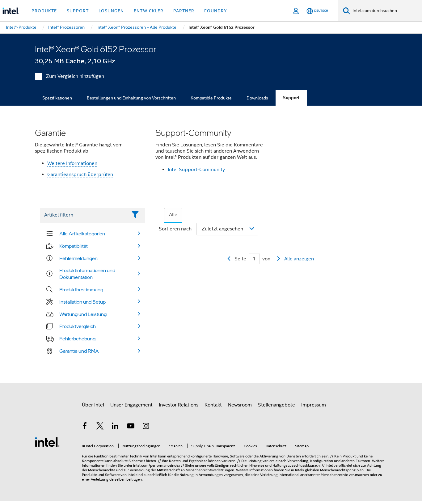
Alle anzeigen (299, 259)
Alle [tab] (173, 215)
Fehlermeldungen (78, 258)
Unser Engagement (131, 405)
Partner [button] (183, 11)
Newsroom (240, 405)
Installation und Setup (82, 302)
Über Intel (93, 405)
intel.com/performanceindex (156, 465)
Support (291, 98)
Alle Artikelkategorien (82, 233)
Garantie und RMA (79, 351)
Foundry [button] (215, 11)
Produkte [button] (44, 11)
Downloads (257, 98)
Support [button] (78, 11)
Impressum (313, 405)
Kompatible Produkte (211, 98)
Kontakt (213, 405)
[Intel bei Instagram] (146, 426)
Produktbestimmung (81, 289)
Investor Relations (178, 405)
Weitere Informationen (72, 163)
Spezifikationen (57, 98)
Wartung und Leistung (83, 314)
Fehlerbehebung (77, 338)
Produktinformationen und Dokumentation (87, 273)
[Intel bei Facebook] (84, 426)
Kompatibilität (73, 246)
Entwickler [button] (148, 11)
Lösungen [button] (111, 11)
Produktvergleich (77, 326)
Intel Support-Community (196, 169)
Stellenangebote (276, 405)
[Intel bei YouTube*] (130, 426)
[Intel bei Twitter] (100, 426)
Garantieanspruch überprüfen (80, 174)
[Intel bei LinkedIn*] (115, 426)
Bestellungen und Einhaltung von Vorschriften (131, 98)
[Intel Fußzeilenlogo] (47, 442)
